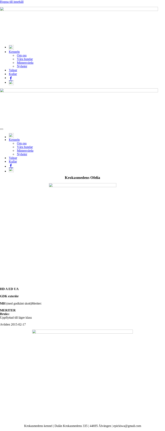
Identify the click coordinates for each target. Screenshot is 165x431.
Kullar (13, 74)
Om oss (22, 55)
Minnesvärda (25, 62)
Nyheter (22, 66)
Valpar (13, 70)
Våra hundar (25, 59)
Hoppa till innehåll (12, 1)
